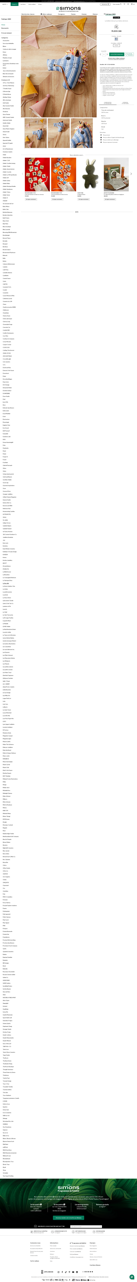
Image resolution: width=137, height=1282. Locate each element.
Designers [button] (61, 14)
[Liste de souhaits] (124, 4)
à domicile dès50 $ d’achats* (81, 1206)
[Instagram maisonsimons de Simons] (58, 1272)
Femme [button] (73, 14)
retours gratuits (79, 1)
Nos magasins (93, 1245)
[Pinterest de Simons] (69, 1272)
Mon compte (116, 4)
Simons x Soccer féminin (96, 1257)
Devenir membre (77, 1246)
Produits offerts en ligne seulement (55, 1257)
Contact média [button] (34, 1255)
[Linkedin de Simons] (77, 1272)
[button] (105, 4)
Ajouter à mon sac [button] (117, 54)
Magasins (14, 4)
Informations (54, 1243)
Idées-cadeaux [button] (47, 14)
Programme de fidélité (68, 1191)
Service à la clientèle (35, 1245)
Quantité (103, 51)
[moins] (100, 54)
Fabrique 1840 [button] (110, 14)
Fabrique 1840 (6, 19)
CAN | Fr (4, 4)
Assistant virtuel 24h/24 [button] (36, 1248)
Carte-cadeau (32, 4)
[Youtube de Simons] (73, 1272)
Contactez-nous (35, 1243)
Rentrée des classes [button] (28, 14)
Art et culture (93, 1251)
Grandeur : (116, 43)
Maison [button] (95, 14)
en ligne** (102, 1205)
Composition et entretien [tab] (107, 103)
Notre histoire (93, 1248)
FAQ (51, 1261)
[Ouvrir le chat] (132, 1277)
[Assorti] (116, 39)
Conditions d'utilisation (48, 1276)
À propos (92, 1243)
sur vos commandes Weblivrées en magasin (59, 1207)
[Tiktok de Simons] (66, 1272)
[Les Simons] (68, 1187)
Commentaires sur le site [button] (36, 1276)
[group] (38, 180)
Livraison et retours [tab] (125, 103)
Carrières (23, 4)
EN (85, 1276)
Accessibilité (57, 1276)
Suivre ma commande (55, 1248)
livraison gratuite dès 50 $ (63, 1)
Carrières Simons (95, 1265)
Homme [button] (84, 14)
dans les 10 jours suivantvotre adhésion (36, 1207)
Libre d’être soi (93, 1259)
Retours (52, 1254)
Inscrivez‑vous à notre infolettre (51, 1226)
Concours (75, 1251)
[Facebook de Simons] (62, 1272)
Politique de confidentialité (78, 1276)
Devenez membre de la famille (68, 1218)
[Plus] (107, 54)
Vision (40, 4)
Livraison (52, 1251)
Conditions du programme (76, 1257)
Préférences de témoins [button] (66, 1276)
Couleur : (116, 36)
